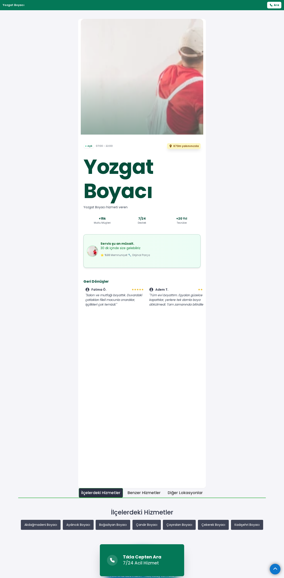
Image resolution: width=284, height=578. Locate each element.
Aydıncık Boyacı (78, 524)
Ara (276, 5)
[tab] (101, 493)
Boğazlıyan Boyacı (113, 524)
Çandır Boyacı (146, 524)
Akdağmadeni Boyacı (40, 524)
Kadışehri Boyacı (247, 524)
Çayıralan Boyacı (179, 524)
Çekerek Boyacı (213, 524)
